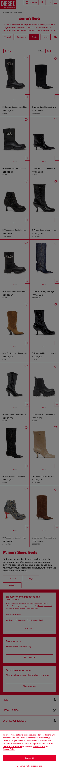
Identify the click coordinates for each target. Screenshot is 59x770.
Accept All (29, 758)
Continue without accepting (29, 766)
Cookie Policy (9, 749)
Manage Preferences (12, 746)
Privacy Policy (39, 746)
